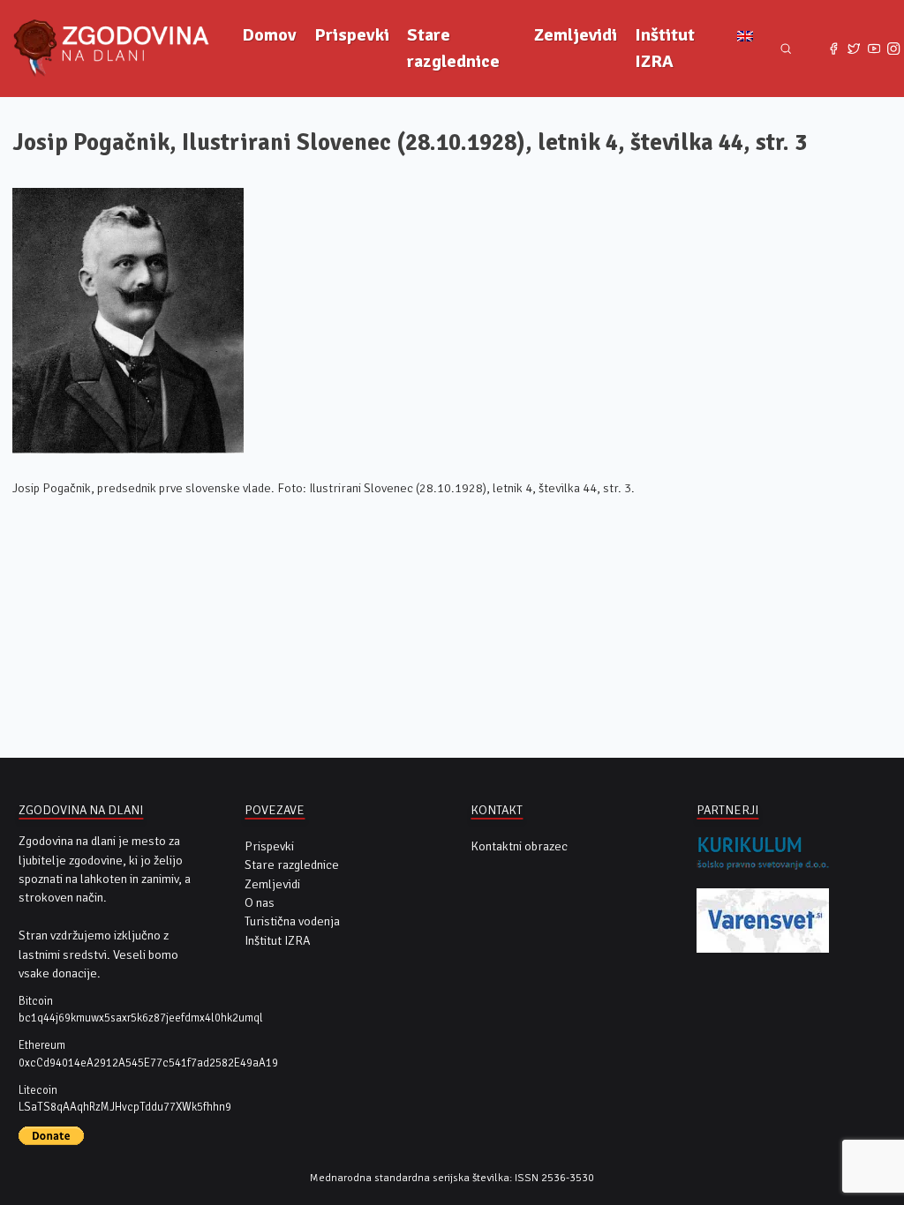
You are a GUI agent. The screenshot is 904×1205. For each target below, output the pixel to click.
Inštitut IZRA (665, 48)
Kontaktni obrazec (519, 846)
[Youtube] (873, 49)
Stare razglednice (453, 48)
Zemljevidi (575, 35)
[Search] (786, 49)
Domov (269, 35)
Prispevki (351, 35)
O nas (260, 902)
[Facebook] (834, 49)
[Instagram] (894, 49)
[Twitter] (854, 49)
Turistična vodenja (292, 921)
